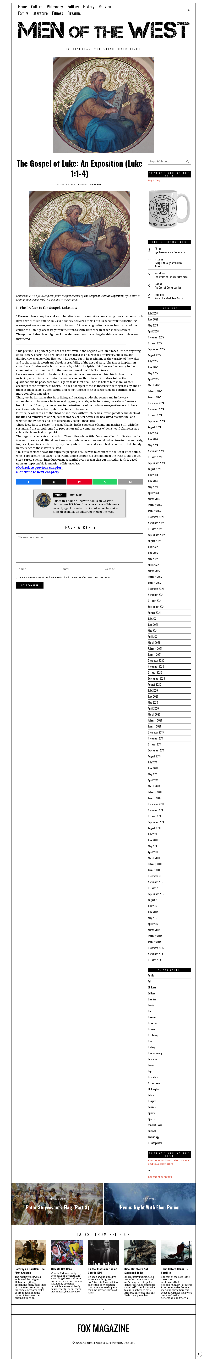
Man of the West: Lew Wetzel (168, 298)
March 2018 (154, 858)
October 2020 (155, 672)
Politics (152, 1095)
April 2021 (153, 637)
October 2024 (155, 415)
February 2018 (155, 864)
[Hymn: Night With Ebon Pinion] (150, 1204)
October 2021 (155, 601)
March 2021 (154, 643)
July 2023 (153, 475)
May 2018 (153, 846)
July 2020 (153, 690)
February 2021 (155, 649)
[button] (187, 161)
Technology (153, 1137)
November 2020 (156, 666)
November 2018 (155, 810)
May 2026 (153, 325)
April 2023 (153, 493)
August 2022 (154, 541)
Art (149, 981)
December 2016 (156, 948)
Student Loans (155, 1125)
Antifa (151, 975)
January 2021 (154, 654)
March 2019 (154, 786)
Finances (152, 1017)
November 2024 (156, 409)
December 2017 (155, 876)
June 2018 (153, 840)
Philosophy (153, 1089)
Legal (150, 1071)
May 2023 (153, 487)
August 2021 (154, 613)
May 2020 (153, 702)
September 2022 (156, 535)
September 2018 (156, 822)
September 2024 (156, 421)
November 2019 (155, 738)
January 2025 (154, 397)
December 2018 (156, 804)
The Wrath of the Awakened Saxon (171, 277)
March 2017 (154, 930)
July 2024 (153, 433)
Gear (150, 1041)
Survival (152, 1131)
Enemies (152, 999)
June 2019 (153, 768)
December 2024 (156, 403)
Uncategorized (155, 1143)
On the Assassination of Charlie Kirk (102, 1270)
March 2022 (154, 571)
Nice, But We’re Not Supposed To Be (136, 1270)
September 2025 (156, 349)
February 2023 (155, 505)
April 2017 (153, 924)
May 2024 (153, 445)
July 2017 (152, 906)
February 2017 (155, 936)
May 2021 (153, 631)
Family (151, 1005)
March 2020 (154, 714)
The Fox (129, 1342)
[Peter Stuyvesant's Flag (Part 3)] (57, 1204)
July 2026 (153, 313)
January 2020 (155, 726)
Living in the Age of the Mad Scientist (168, 264)
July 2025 (153, 361)
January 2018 (154, 870)
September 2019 (156, 750)
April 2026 (153, 331)
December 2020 (156, 660)
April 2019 (153, 780)
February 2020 (155, 720)
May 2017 (152, 918)
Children (152, 987)
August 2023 (154, 469)
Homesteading (155, 1053)
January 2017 (154, 942)
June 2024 (153, 439)
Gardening (153, 1035)
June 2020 (153, 696)
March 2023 (154, 499)
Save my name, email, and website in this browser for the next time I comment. (66, 577)
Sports (151, 1119)
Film (150, 1011)
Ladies (151, 1065)
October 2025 (155, 343)
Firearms (152, 1023)
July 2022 (153, 547)
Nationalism (154, 1083)
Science (152, 1107)
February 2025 (155, 391)
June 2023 (153, 481)
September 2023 (156, 463)
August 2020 (154, 684)
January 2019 (154, 798)
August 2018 (154, 828)
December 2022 (156, 517)
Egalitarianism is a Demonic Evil (170, 252)
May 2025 (153, 373)
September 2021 (156, 607)
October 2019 (155, 744)
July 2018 (152, 834)
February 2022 (155, 577)
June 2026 (153, 319)
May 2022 (153, 559)
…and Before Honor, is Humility (174, 1270)
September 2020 (156, 678)
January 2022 (154, 583)
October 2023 (155, 457)
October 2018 (155, 816)
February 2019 (155, 792)
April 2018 (153, 852)
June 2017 (153, 912)
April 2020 (153, 708)
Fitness (151, 1029)
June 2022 (153, 553)
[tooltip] (28, 482)
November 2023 (156, 451)
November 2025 (156, 337)
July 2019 (152, 762)
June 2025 (153, 367)
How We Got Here (61, 1269)
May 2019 (153, 774)
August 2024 (154, 427)
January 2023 (154, 511)
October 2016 (155, 960)
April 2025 (153, 379)
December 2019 (156, 732)
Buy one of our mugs (160, 1176)
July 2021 (152, 619)
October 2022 (155, 529)
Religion (82, 184)
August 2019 (154, 756)
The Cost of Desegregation (167, 287)
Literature (153, 1077)
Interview (152, 1059)
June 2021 (153, 625)
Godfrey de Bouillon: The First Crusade (30, 1270)
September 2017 (156, 894)
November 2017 (155, 882)
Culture (151, 993)
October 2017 (154, 888)
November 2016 (155, 954)
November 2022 (156, 523)
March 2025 (154, 385)
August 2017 (154, 900)
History (151, 1047)
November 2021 (155, 595)
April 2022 (153, 565)
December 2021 (156, 589)
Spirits (151, 1113)
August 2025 (154, 355)
